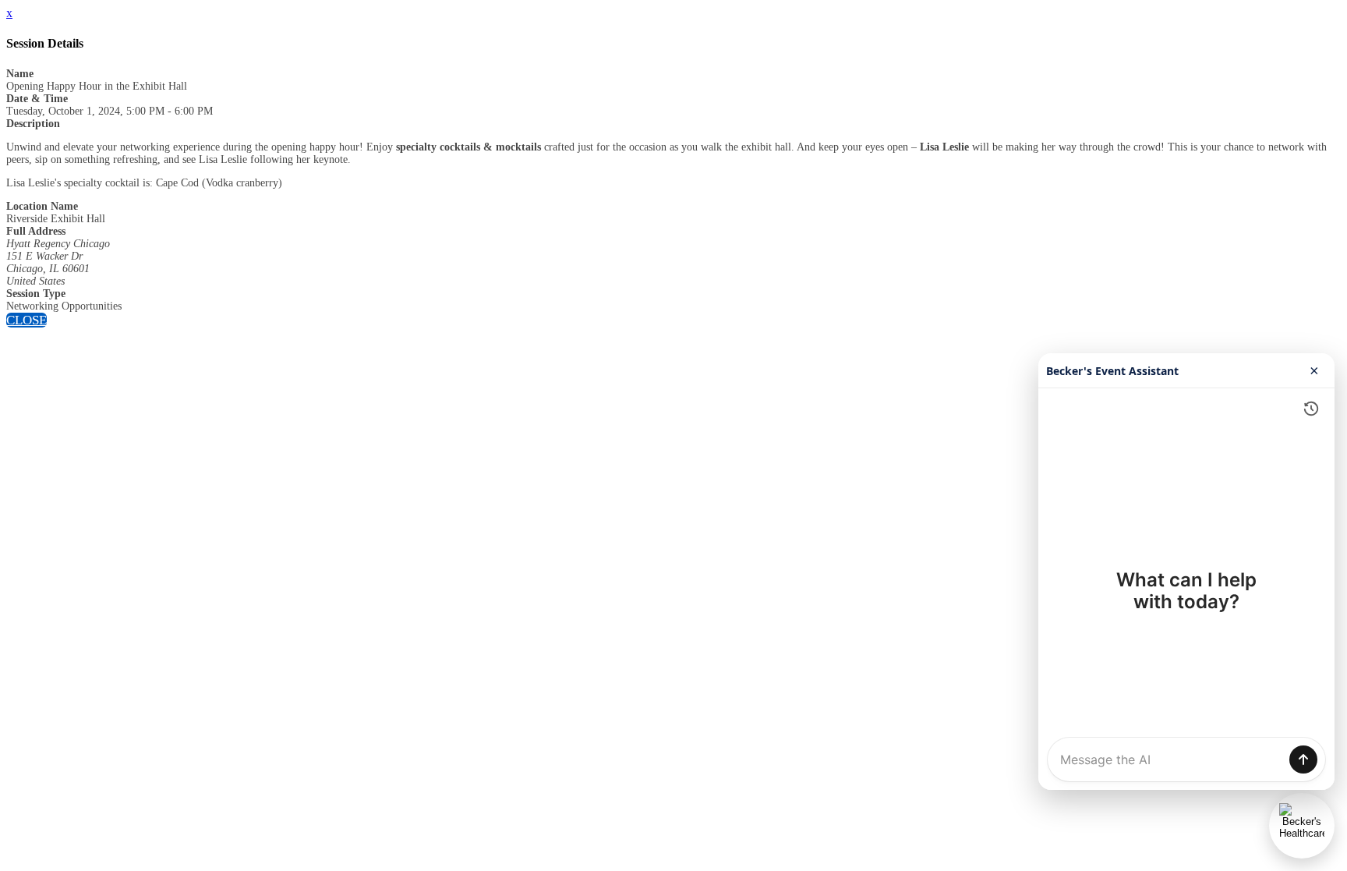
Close (26, 320)
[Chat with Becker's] (1302, 826)
